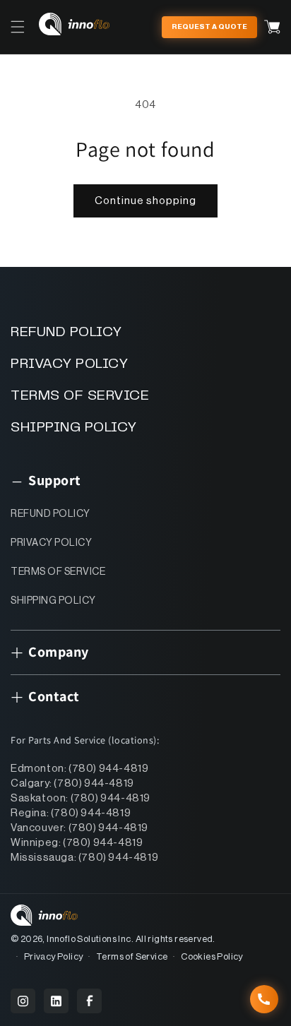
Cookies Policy (212, 956)
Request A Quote (209, 26)
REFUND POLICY (66, 332)
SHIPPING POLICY (74, 427)
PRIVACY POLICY (69, 364)
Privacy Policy (53, 956)
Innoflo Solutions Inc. (90, 938)
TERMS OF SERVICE (80, 395)
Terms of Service (131, 956)
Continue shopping (145, 201)
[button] (17, 26)
